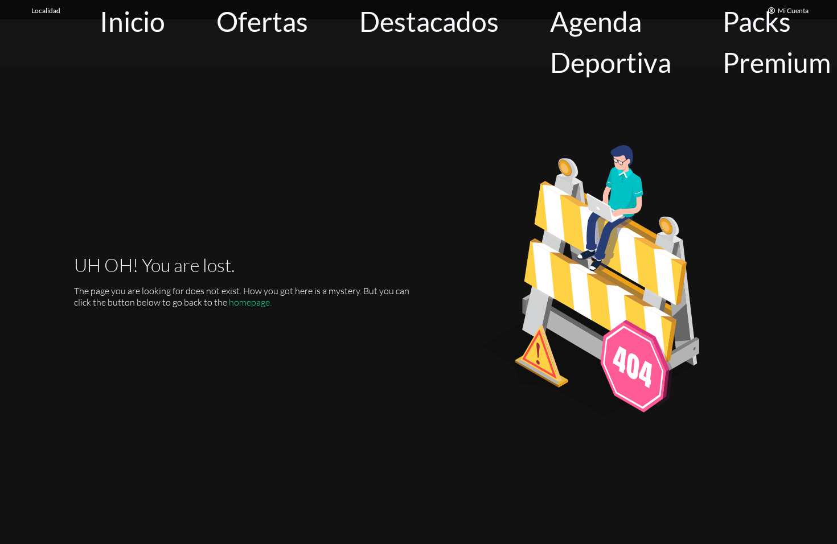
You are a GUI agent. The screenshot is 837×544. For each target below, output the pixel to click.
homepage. (250, 302)
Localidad (45, 10)
